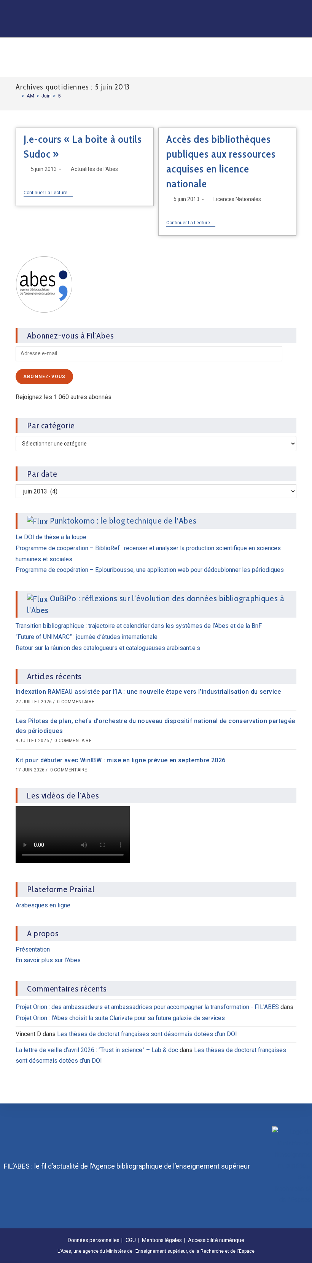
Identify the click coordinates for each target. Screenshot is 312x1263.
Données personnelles (93, 1240)
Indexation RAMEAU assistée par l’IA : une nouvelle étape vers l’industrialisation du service (148, 691)
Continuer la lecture (48, 192)
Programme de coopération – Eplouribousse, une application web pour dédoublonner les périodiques (150, 569)
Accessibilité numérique (216, 1240)
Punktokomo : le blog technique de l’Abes (123, 520)
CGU (131, 1240)
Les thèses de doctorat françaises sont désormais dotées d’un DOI (147, 1034)
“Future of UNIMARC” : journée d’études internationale (87, 636)
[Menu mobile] (292, 56)
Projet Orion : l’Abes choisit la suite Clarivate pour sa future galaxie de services (120, 1018)
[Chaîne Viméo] (279, 9)
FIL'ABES (47, 56)
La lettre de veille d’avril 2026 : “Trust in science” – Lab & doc (97, 1050)
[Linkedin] (221, 9)
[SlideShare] (250, 9)
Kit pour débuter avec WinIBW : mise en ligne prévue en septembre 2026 (121, 760)
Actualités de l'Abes (94, 169)
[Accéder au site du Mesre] (291, 1166)
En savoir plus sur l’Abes (48, 960)
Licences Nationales (237, 199)
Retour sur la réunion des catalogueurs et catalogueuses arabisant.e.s (108, 647)
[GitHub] (265, 9)
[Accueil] (17, 96)
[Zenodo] (235, 9)
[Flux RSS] (206, 27)
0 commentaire (75, 701)
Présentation (33, 949)
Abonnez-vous (44, 376)
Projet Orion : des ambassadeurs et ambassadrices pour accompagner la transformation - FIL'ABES (147, 1007)
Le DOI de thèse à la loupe (51, 537)
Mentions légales (162, 1240)
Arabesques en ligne (43, 905)
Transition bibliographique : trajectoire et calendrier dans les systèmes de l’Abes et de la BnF (139, 625)
